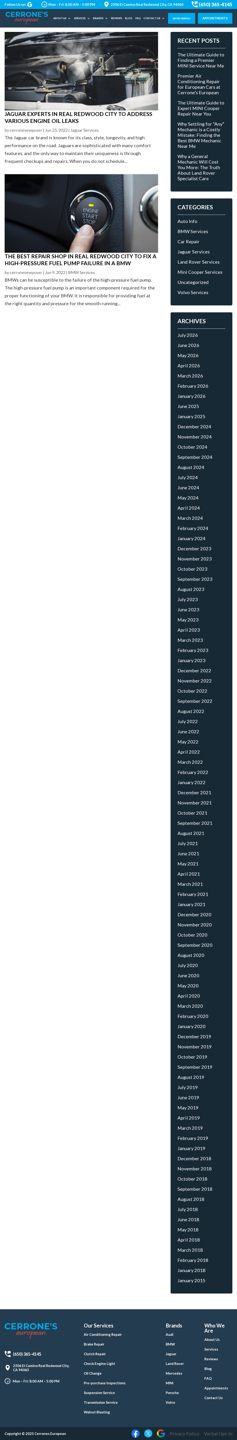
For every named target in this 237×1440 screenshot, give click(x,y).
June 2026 (188, 345)
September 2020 (195, 945)
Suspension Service (99, 1393)
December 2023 (194, 548)
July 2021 (188, 843)
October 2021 (192, 813)
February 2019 (193, 1138)
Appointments (215, 18)
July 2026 (188, 335)
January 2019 (192, 1148)
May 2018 (188, 1229)
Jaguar (171, 1354)
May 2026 (188, 355)
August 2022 (191, 711)
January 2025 (192, 416)
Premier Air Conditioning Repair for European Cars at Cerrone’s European (199, 84)
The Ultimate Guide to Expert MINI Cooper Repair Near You (201, 108)
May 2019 (188, 1107)
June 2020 (188, 975)
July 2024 (188, 477)
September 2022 (195, 701)
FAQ (138, 18)
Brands (98, 18)
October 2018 (192, 1178)
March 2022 (190, 762)
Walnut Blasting (97, 1412)
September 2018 (195, 1189)
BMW (170, 1344)
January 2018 (192, 1270)
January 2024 (192, 538)
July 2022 (188, 721)
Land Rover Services (199, 262)
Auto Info (187, 221)
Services (80, 18)
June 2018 (188, 1219)
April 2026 (189, 365)
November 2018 (195, 1168)
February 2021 (193, 894)
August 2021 (191, 833)
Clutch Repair (95, 1354)
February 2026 (193, 386)
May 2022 (188, 741)
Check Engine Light (99, 1363)
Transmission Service (101, 1402)
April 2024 (189, 508)
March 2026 (190, 375)
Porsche (172, 1393)
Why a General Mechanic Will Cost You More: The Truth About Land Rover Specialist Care (199, 167)
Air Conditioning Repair (103, 1334)
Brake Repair (94, 1344)
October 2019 (192, 1056)
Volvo (170, 1402)
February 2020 (193, 1016)
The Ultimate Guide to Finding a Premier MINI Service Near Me (201, 60)
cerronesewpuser (26, 130)
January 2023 (192, 660)
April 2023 (189, 630)
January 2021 (192, 904)
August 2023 (191, 589)
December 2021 (194, 792)
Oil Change (93, 1373)
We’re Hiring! (181, 18)
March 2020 (190, 1006)
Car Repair (189, 241)
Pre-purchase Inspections (104, 1383)
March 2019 (190, 1128)
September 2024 (195, 457)
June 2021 (188, 853)
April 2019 (189, 1117)
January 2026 (192, 396)
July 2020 (188, 965)
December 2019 (194, 1036)
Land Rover (175, 1363)
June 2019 (188, 1097)
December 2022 (194, 670)
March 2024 (190, 518)
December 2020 (194, 914)
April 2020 (189, 996)
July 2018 (188, 1209)
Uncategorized (193, 282)
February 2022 (193, 772)
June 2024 (188, 487)
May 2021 (188, 863)
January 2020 (192, 1026)
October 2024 (192, 447)
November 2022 (195, 680)
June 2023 (188, 609)
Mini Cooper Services (200, 272)
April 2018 (189, 1239)
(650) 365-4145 (215, 4)
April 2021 (189, 874)
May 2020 (188, 985)
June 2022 (188, 731)
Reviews (116, 18)
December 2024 (194, 426)
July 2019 (188, 1087)
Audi (169, 1334)
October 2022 (192, 691)
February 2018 (193, 1260)
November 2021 (195, 802)
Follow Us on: (15, 4)
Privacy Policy (184, 1433)
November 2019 (195, 1046)
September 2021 (195, 823)
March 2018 (190, 1250)
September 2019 (195, 1067)
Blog (128, 18)
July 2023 (188, 599)
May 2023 (188, 619)
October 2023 (192, 569)
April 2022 (189, 752)
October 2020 (192, 935)
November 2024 (195, 436)
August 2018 (191, 1199)
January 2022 (192, 782)
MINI (169, 1383)
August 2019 (191, 1077)
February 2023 (193, 650)
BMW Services (81, 272)
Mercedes (174, 1373)
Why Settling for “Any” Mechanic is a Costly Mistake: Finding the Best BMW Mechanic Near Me (201, 135)
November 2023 (195, 558)
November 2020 (195, 924)
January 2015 (192, 1280)
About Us (59, 18)
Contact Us (151, 18)
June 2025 (188, 406)
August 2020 (191, 955)
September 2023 (195, 579)
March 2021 (190, 884)
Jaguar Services (84, 130)
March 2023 (190, 640)
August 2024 (191, 467)
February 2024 (193, 528)
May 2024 (188, 497)
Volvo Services (193, 292)
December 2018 (194, 1158)
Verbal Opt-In (218, 1433)
